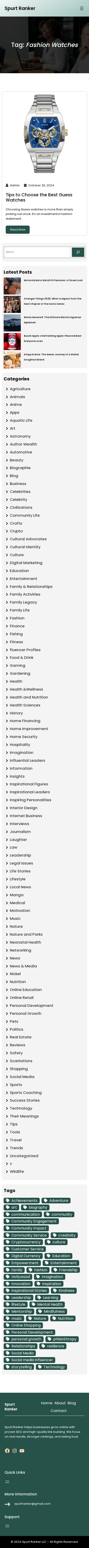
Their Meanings (24, 1116)
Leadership (20, 855)
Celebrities (20, 491)
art (14, 1207)
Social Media (22, 1076)
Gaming (17, 665)
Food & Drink (21, 657)
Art (12, 428)
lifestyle (18, 1304)
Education (19, 570)
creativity (67, 1235)
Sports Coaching (26, 1092)
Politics (16, 1029)
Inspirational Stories (29, 1290)
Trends (16, 1148)
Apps (14, 412)
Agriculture (20, 389)
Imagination (21, 752)
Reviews (17, 1045)
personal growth (26, 1339)
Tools (15, 1132)
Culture (17, 554)
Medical (17, 902)
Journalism (20, 831)
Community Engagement (34, 1221)
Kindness (66, 1290)
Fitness (16, 642)
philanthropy (64, 1339)
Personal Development (31, 1005)
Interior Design (23, 808)
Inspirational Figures (29, 784)
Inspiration (51, 1283)
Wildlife (17, 1171)
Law (13, 847)
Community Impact (29, 1228)
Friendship (68, 1270)
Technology (21, 1108)
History (16, 713)
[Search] (78, 252)
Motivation (20, 910)
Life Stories (20, 871)
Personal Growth (25, 1013)
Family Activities (25, 594)
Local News (20, 887)
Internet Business (26, 815)
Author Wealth (23, 444)
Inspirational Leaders (30, 792)
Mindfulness (54, 1311)
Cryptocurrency (26, 1242)
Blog (14, 475)
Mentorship (21, 1311)
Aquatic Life (21, 420)
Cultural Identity (25, 547)
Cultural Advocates (28, 539)
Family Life (20, 610)
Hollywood (20, 1276)
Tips (14, 1124)
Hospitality (20, 744)
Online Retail (22, 997)
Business (18, 483)
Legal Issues (21, 863)
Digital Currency (25, 1255)
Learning (50, 1297)
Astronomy (20, 436)
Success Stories (25, 1100)
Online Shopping (26, 1325)
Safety (16, 1053)
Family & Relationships (31, 586)
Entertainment (23, 578)
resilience (55, 1346)
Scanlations (21, 1061)
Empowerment (25, 1263)
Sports (16, 1084)
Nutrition (18, 981)
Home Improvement (29, 728)
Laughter (18, 839)
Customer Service (27, 1249)
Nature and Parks (26, 934)
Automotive (21, 452)
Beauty (16, 460)
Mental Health (50, 1304)
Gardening (20, 673)
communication (25, 1214)
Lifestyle (18, 879)
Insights (17, 776)
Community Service (29, 1235)
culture (58, 1242)
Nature (16, 926)
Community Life (25, 515)
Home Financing (25, 720)
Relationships (23, 1346)
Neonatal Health (25, 942)
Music (15, 918)
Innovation (20, 1283)
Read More (17, 229)
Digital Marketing (26, 562)
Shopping (19, 1068)
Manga (17, 895)
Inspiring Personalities (30, 800)
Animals (17, 396)
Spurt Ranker (20, 8)
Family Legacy (23, 602)
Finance (17, 626)
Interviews (19, 823)
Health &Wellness (26, 689)
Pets (14, 1021)
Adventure (58, 1200)
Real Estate (20, 1037)
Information (21, 768)
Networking (20, 950)
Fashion (17, 618)
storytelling (21, 1367)
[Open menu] (81, 8)
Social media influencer (32, 1360)
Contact (59, 1410)
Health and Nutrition (29, 697)
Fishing (16, 634)
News (15, 958)
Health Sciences (25, 705)
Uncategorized (24, 1156)
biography (38, 1207)
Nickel (15, 973)
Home (46, 1403)
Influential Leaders (27, 760)
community (62, 1214)
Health (16, 681)
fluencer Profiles (25, 649)
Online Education (26, 989)
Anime (16, 404)
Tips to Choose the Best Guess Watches (39, 197)
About (60, 1403)
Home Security (23, 736)
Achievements (24, 1200)
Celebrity (18, 499)
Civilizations (21, 507)
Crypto (16, 531)
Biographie (20, 467)
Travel (16, 1140)
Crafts (16, 523)
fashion (40, 1270)
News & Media (23, 966)
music (16, 1318)
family (16, 1270)
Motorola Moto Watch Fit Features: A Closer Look (53, 280)
